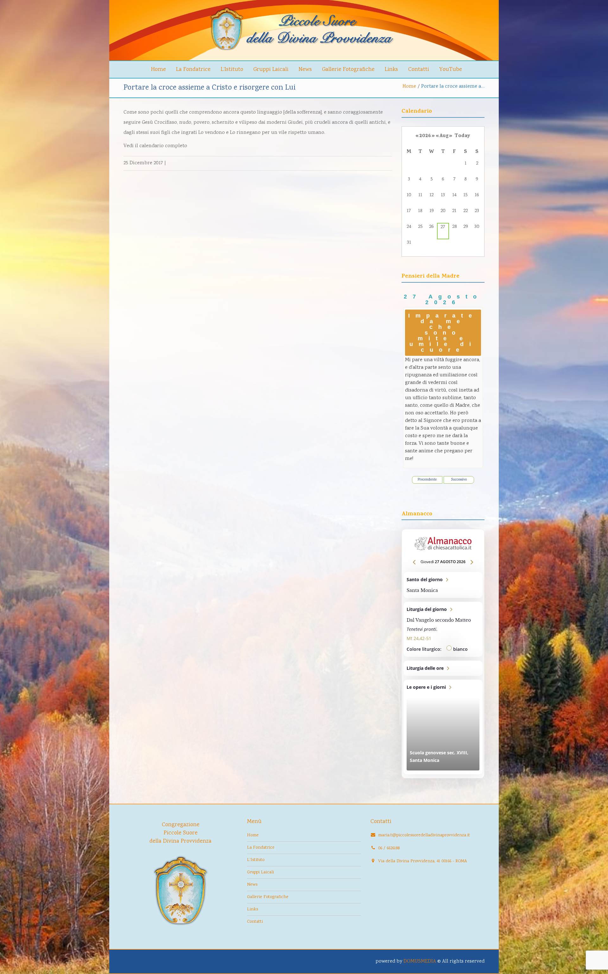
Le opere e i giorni (443, 727)
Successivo (459, 479)
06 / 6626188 (389, 848)
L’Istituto (232, 70)
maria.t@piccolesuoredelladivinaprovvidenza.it (424, 835)
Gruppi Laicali (270, 70)
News (305, 70)
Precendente (427, 479)
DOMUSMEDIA (419, 961)
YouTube (450, 70)
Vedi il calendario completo (155, 146)
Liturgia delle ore (443, 668)
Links (391, 70)
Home (158, 70)
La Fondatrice (193, 70)
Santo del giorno (443, 585)
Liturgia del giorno (443, 629)
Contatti (418, 70)
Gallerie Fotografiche (348, 70)
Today (462, 136)
